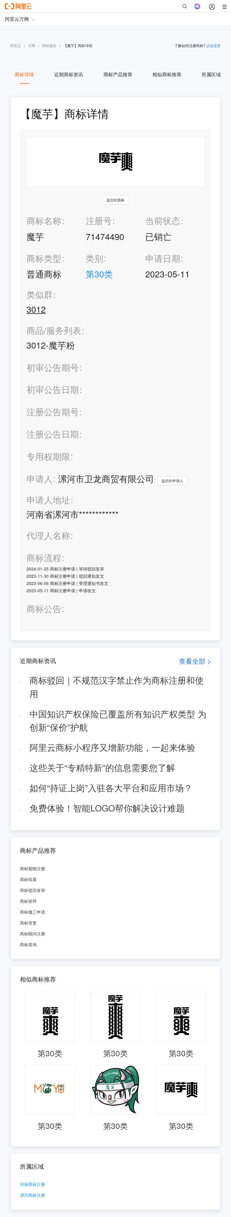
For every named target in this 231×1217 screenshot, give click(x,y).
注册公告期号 (52, 411)
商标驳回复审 (32, 890)
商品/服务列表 (53, 330)
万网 (31, 45)
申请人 (39, 478)
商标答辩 (28, 901)
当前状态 (162, 220)
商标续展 (28, 879)
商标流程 (43, 558)
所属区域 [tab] (211, 74)
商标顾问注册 (32, 934)
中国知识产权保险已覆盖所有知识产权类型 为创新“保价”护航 (117, 720)
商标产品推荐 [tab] (117, 74)
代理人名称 (48, 535)
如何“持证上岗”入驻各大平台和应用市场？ (110, 787)
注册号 (99, 220)
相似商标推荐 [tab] (166, 74)
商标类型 (43, 258)
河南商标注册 (32, 1184)
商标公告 (43, 609)
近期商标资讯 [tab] (68, 74)
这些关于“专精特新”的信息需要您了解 (102, 767)
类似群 (39, 294)
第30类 (99, 273)
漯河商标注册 (32, 1195)
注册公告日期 (52, 434)
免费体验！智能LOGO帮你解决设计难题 (107, 807)
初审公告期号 (52, 367)
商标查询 (28, 944)
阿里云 (15, 45)
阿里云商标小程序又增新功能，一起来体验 (112, 747)
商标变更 (28, 923)
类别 (94, 258)
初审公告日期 (52, 389)
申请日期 (162, 258)
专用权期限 (48, 456)
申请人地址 (48, 500)
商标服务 (49, 45)
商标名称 (43, 220)
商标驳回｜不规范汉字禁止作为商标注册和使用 (116, 687)
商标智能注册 (32, 868)
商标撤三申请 (32, 912)
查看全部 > (195, 660)
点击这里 (213, 45)
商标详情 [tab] (24, 74)
